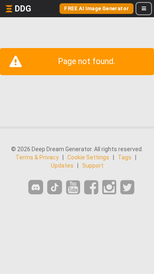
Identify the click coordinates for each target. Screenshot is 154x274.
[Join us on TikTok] (54, 187)
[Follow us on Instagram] (109, 187)
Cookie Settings (88, 157)
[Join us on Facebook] (91, 187)
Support (92, 165)
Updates (62, 165)
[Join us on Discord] (35, 187)
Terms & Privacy (37, 157)
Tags (124, 157)
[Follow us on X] (127, 187)
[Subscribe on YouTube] (73, 187)
